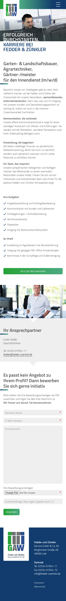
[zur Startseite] (16, 544)
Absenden (11, 512)
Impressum (39, 582)
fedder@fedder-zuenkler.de (17, 354)
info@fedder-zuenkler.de (47, 574)
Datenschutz (39, 586)
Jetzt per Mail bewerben (33, 271)
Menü (58, 4)
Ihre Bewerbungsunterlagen (18, 488)
